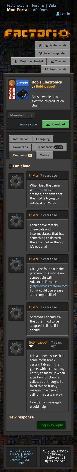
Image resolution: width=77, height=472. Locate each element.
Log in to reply (51, 425)
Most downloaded (31, 61)
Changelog (43, 139)
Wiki (52, 5)
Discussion (22, 155)
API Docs (40, 10)
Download (57, 124)
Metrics (44, 155)
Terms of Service (19, 451)
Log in (65, 14)
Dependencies (49, 147)
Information (20, 139)
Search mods (57, 69)
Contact (15, 459)
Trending (60, 61)
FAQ (26, 459)
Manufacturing (21, 115)
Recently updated (54, 53)
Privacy (14, 454)
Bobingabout (45, 86)
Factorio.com (17, 5)
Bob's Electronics (47, 82)
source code (28, 124)
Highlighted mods (54, 45)
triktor (33, 175)
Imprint (28, 454)
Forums (38, 5)
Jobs (21, 462)
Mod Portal (18, 9)
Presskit (21, 457)
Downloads (20, 147)
